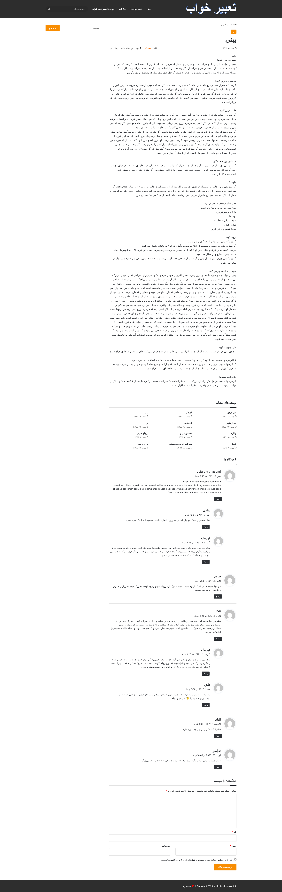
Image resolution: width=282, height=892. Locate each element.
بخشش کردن (186, 433)
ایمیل (233, 845)
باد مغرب (188, 423)
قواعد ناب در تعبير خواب (103, 9)
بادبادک (189, 412)
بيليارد (233, 433)
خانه (232, 24)
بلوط (234, 443)
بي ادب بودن (142, 443)
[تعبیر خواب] (211, 9)
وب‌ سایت (166, 845)
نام (234, 832)
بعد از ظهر (231, 423)
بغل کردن (231, 412)
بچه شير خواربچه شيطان (180, 443)
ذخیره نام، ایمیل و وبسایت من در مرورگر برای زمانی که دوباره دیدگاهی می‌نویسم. (197, 859)
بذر (146, 412)
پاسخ (218, 499)
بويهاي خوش (142, 433)
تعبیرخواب (137, 9)
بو (147, 423)
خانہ (149, 9)
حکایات (122, 9)
